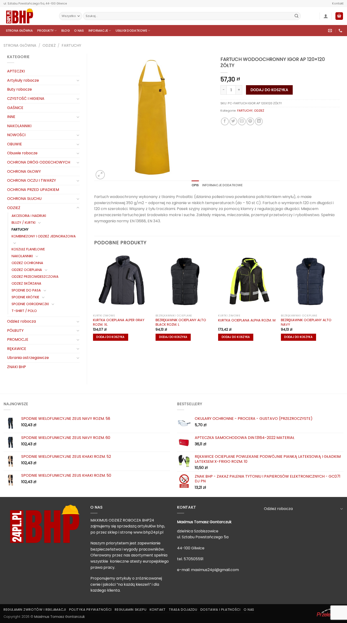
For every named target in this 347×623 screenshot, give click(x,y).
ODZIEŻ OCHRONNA (27, 263)
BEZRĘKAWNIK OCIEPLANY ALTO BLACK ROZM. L (181, 322)
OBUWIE (14, 144)
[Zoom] (100, 174)
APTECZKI (16, 71)
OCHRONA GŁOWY (24, 171)
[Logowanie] (325, 16)
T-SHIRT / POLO (24, 310)
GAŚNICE (15, 107)
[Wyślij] (296, 16)
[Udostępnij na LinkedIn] (259, 121)
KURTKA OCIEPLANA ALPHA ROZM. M (246, 320)
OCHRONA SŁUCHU (24, 198)
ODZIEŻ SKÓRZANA (26, 283)
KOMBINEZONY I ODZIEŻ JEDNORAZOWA (44, 236)
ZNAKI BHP (16, 367)
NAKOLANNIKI (19, 126)
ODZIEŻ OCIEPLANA (27, 269)
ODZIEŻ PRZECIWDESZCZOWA (35, 276)
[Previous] (94, 298)
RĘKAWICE (16, 348)
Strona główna (19, 31)
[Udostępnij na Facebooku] (225, 121)
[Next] (339, 298)
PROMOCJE (17, 339)
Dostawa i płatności (220, 609)
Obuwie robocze (22, 153)
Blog (65, 31)
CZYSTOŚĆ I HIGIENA (25, 98)
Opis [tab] (195, 185)
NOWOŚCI (16, 135)
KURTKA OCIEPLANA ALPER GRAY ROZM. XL (118, 322)
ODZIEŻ (49, 45)
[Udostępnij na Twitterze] (233, 121)
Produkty (45, 31)
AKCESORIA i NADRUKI (29, 215)
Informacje (98, 31)
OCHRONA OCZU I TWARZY (31, 180)
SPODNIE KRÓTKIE (25, 297)
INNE (11, 116)
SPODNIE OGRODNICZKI (30, 304)
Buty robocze (19, 89)
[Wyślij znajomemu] (242, 121)
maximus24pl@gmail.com (215, 569)
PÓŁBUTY (15, 330)
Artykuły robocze (23, 80)
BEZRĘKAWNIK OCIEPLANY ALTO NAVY (306, 322)
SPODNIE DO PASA (26, 290)
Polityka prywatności (90, 609)
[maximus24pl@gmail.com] (330, 30)
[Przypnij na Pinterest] (250, 121)
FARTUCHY (71, 45)
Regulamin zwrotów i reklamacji (35, 609)
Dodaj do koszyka (269, 89)
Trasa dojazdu (183, 609)
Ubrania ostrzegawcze (28, 357)
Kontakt (337, 3)
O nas (79, 31)
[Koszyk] (339, 16)
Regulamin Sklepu (130, 609)
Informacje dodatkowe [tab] (222, 185)
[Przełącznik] (78, 80)
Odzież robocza (21, 321)
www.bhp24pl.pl (148, 532)
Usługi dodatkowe (131, 31)
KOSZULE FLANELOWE (28, 249)
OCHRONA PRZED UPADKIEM (33, 189)
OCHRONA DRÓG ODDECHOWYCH (38, 162)
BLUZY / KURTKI (23, 222)
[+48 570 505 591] (341, 30)
